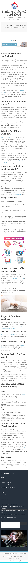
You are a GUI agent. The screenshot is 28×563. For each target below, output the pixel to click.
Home (2, 477)
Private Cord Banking (6, 482)
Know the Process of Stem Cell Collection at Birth (13, 514)
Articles (3, 492)
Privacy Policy (19, 561)
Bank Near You (4, 490)
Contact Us (3, 495)
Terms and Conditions (10, 561)
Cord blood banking (6, 137)
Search (2, 521)
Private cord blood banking (8, 335)
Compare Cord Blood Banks (8, 487)
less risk (24, 395)
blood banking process (17, 278)
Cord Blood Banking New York (8, 517)
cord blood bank (16, 194)
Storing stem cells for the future (9, 44)
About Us (3, 480)
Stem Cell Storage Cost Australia (9, 504)
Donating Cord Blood (6, 485)
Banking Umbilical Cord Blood (14, 13)
